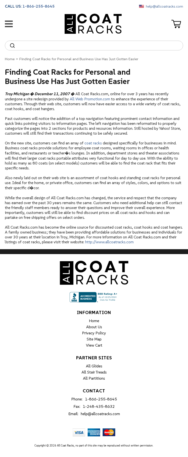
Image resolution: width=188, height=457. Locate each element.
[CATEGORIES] (10, 24)
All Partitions (94, 378)
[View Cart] (177, 24)
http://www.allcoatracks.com (109, 241)
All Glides (94, 365)
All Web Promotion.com (90, 98)
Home (10, 59)
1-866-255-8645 (39, 6)
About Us (94, 326)
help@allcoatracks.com (164, 6)
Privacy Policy (94, 332)
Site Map (94, 339)
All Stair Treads (94, 372)
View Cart (94, 345)
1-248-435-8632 (99, 406)
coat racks (93, 143)
